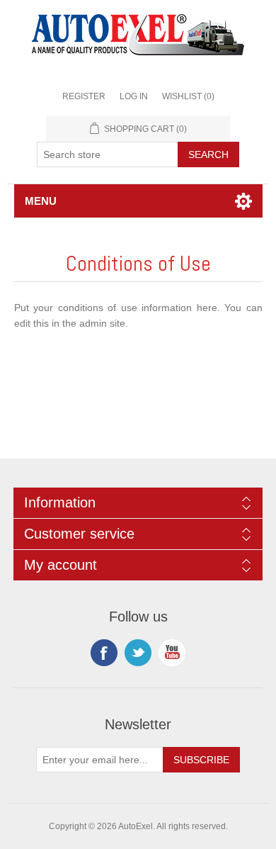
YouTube (172, 652)
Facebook (104, 652)
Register (83, 96)
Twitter (138, 652)
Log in (134, 96)
